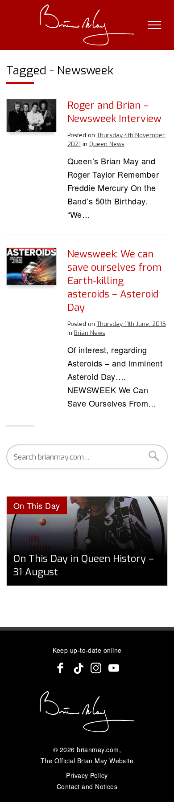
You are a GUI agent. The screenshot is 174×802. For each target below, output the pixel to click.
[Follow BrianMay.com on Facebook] (60, 668)
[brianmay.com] (87, 25)
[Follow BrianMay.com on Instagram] (96, 668)
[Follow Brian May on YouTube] (114, 668)
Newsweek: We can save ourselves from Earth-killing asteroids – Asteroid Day (114, 281)
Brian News (89, 333)
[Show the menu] (154, 25)
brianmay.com (98, 749)
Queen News (106, 144)
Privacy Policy (87, 775)
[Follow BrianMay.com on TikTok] (78, 668)
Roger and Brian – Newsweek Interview (114, 112)
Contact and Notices (87, 786)
